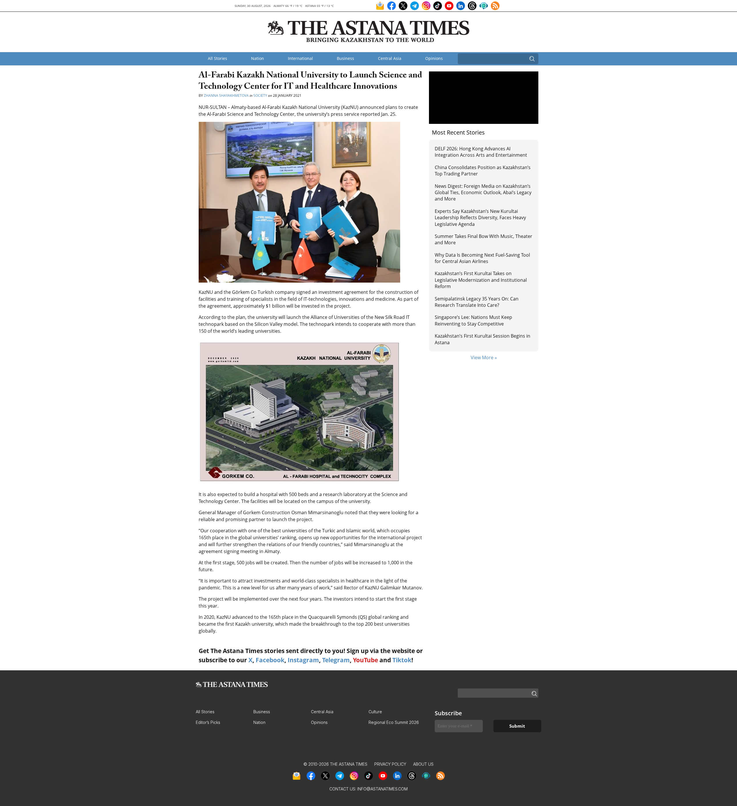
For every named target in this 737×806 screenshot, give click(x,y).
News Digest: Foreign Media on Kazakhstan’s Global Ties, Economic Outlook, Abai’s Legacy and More (483, 192)
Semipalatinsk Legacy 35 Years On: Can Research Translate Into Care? (476, 302)
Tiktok (401, 660)
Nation (257, 58)
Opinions (434, 58)
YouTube (365, 660)
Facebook (270, 660)
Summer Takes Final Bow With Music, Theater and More (483, 239)
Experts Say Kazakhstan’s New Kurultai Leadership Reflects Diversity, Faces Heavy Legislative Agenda (480, 217)
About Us (423, 764)
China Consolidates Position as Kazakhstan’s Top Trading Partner (483, 170)
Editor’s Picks (208, 722)
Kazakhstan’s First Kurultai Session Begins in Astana (482, 339)
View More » (484, 357)
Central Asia (389, 58)
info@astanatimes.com (382, 788)
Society (260, 95)
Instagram (303, 660)
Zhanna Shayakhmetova (227, 95)
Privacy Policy (390, 764)
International (300, 58)
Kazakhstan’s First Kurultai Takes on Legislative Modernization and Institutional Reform (481, 280)
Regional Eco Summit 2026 (393, 722)
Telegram (336, 660)
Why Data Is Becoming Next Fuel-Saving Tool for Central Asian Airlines (482, 258)
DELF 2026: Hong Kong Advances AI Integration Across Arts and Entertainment (481, 151)
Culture (375, 711)
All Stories (217, 58)
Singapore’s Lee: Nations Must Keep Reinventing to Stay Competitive (473, 320)
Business (345, 58)
